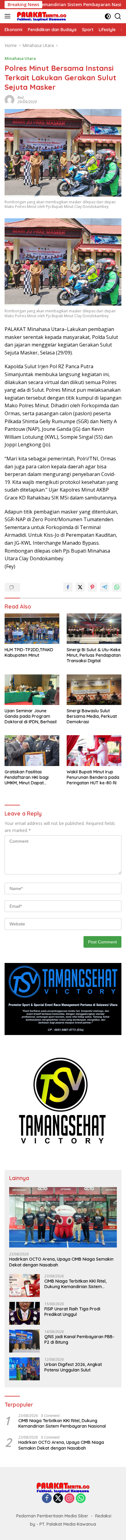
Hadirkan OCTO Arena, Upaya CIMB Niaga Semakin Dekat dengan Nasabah (61, 1261)
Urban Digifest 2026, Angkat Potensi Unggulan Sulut (73, 1367)
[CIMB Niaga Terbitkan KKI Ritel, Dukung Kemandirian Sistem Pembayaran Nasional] (24, 1285)
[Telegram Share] (104, 587)
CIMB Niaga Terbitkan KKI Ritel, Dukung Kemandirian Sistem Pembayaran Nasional (75, 1283)
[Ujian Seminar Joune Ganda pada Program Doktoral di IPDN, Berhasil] (32, 689)
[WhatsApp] (81, 1498)
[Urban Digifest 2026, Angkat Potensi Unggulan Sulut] (24, 1368)
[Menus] (9, 16)
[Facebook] (47, 1498)
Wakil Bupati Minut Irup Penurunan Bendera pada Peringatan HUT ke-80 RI (93, 777)
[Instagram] (69, 1498)
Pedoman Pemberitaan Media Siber (52, 1516)
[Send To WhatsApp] (116, 587)
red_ (21, 97)
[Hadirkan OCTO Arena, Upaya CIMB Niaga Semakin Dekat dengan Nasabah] (63, 1217)
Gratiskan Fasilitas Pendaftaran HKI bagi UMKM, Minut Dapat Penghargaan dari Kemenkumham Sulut (27, 777)
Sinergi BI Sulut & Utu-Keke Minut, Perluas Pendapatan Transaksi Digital (94, 655)
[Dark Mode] (107, 16)
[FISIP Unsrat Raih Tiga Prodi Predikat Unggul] (24, 1313)
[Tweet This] (80, 587)
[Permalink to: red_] (9, 99)
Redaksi (103, 1516)
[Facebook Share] (67, 587)
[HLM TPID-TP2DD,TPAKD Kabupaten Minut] (32, 628)
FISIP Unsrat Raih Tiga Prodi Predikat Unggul (72, 1311)
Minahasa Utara (20, 58)
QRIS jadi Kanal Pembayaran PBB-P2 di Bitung (79, 1339)
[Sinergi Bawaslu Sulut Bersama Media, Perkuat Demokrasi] (94, 689)
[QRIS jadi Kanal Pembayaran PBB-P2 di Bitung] (24, 1341)
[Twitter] (58, 1498)
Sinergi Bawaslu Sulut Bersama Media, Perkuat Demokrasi (92, 716)
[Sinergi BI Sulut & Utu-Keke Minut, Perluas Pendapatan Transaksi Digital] (94, 628)
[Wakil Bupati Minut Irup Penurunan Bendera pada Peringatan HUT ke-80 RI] (94, 750)
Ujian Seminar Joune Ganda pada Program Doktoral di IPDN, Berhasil (31, 716)
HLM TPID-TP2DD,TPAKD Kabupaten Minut (29, 652)
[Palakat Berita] (40, 16)
